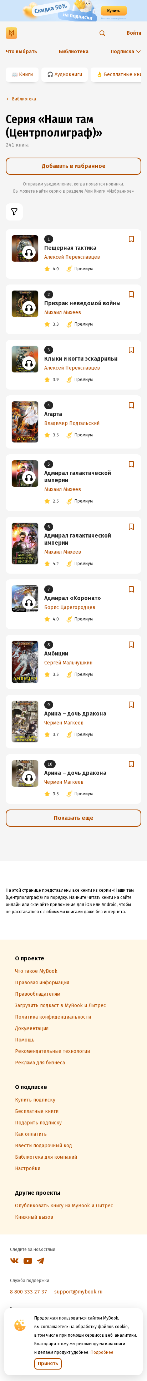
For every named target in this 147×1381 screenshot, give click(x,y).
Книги (26, 74)
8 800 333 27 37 (28, 1292)
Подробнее (102, 1352)
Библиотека (73, 52)
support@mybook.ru (78, 1292)
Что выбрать (21, 52)
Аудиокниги (68, 74)
